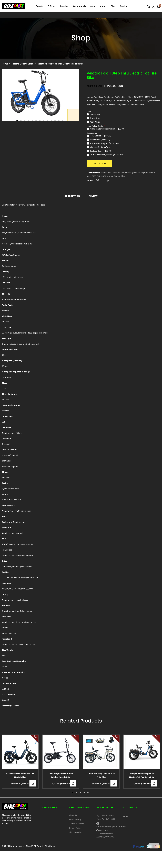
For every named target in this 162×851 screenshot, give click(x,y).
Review (93, 196)
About (103, 6)
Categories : (94, 172)
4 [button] (28, 120)
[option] (40, 95)
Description (72, 196)
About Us (73, 815)
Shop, (89, 176)
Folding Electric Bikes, (147, 172)
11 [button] (55, 120)
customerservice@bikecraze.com (111, 826)
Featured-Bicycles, (129, 172)
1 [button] (17, 120)
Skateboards (79, 6)
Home (5, 63)
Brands (39, 6)
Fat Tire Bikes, (114, 172)
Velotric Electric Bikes (116, 176)
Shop (93, 6)
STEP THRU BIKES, (99, 176)
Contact (124, 6)
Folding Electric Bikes (23, 63)
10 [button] (51, 120)
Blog (113, 6)
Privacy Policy (75, 819)
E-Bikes (51, 6)
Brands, (105, 172)
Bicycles (64, 6)
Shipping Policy (75, 832)
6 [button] (36, 120)
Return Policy (75, 828)
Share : (90, 180)
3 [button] (80, 792)
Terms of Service (76, 823)
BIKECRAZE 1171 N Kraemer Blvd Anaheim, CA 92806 (105, 834)
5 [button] (32, 120)
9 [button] (47, 120)
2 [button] (21, 120)
